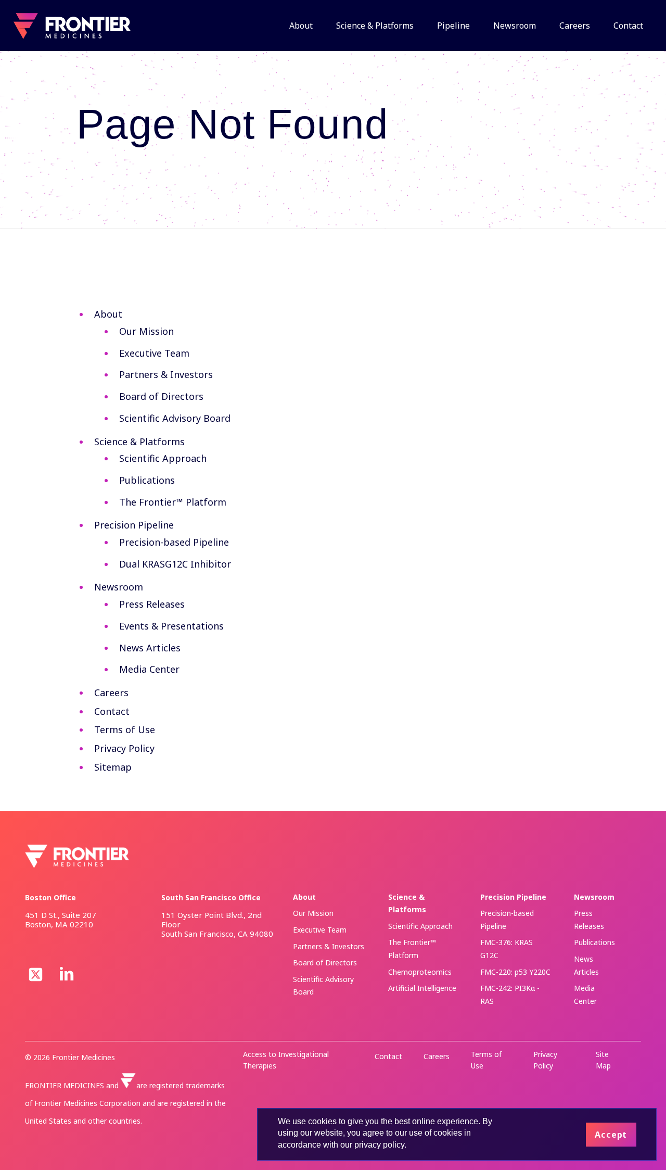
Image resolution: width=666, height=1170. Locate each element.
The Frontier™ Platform (172, 502)
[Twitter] (35, 976)
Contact (112, 711)
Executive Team (154, 353)
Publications (147, 480)
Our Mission (146, 331)
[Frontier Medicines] (71, 25)
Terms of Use (124, 729)
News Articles (150, 647)
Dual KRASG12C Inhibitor (175, 564)
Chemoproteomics (420, 972)
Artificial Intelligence (422, 988)
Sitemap (113, 767)
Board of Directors (161, 396)
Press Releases (152, 604)
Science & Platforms (139, 441)
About (108, 314)
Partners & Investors (166, 374)
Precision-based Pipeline (174, 542)
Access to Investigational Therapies (286, 1060)
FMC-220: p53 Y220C (515, 972)
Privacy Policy (124, 748)
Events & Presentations (171, 626)
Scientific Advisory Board (174, 418)
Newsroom (118, 587)
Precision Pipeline (134, 525)
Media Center (149, 669)
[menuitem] (295, 25)
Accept (611, 1134)
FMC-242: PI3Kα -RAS (510, 994)
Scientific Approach (163, 458)
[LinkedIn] (66, 973)
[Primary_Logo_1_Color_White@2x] (77, 856)
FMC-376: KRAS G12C (506, 948)
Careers (111, 692)
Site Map (603, 1060)
